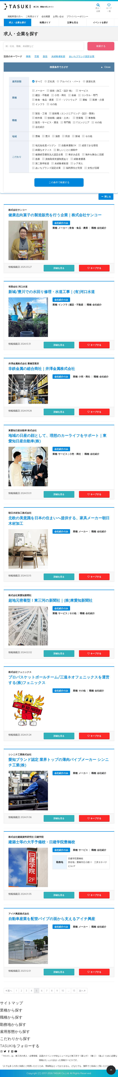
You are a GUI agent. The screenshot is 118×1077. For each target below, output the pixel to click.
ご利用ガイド (32, 16)
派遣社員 (90, 81)
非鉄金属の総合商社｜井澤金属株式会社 (41, 368)
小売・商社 (60, 95)
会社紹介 (40, 126)
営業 (36, 56)
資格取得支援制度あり (56, 158)
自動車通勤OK (68, 145)
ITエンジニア (82, 122)
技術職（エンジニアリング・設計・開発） (74, 113)
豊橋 (37, 136)
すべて (38, 81)
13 (74, 990)
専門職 (67, 122)
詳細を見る (59, 268)
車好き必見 (74, 154)
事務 (28, 56)
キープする (95, 268)
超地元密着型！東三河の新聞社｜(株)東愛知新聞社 (50, 600)
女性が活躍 (93, 167)
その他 (53, 104)
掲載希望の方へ (15, 16)
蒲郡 (57, 136)
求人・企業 (98, 9)
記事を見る (72, 22)
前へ (9, 990)
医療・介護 (98, 99)
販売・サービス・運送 (46, 122)
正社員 (51, 81)
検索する (101, 46)
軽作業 (38, 117)
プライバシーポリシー (77, 16)
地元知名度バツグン (45, 145)
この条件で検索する (59, 182)
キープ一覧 (109, 9)
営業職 (79, 117)
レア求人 (78, 163)
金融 (73, 95)
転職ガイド (45, 22)
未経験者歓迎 (58, 56)
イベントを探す (100, 22)
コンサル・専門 (89, 95)
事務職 (91, 117)
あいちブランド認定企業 (81, 56)
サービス (83, 90)
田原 (67, 136)
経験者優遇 (79, 158)
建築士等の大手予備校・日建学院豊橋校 (41, 842)
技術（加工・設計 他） (62, 90)
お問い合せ (58, 16)
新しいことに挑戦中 (67, 149)
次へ (81, 990)
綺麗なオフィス (43, 149)
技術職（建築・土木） (59, 117)
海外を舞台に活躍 (94, 154)
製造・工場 (41, 113)
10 (63, 990)
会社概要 (45, 16)
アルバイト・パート (70, 81)
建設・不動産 (42, 95)
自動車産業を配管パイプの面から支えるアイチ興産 (51, 918)
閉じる (107, 196)
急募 (37, 158)
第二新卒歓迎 (42, 163)
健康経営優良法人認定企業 (49, 154)
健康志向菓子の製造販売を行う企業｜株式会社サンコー (55, 215)
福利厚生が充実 (74, 167)
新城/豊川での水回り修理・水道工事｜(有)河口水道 (51, 291)
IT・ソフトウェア (68, 99)
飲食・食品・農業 (44, 99)
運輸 (85, 99)
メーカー (40, 90)
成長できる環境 (90, 145)
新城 (77, 136)
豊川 (47, 136)
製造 (45, 56)
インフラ (40, 104)
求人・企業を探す (17, 22)
